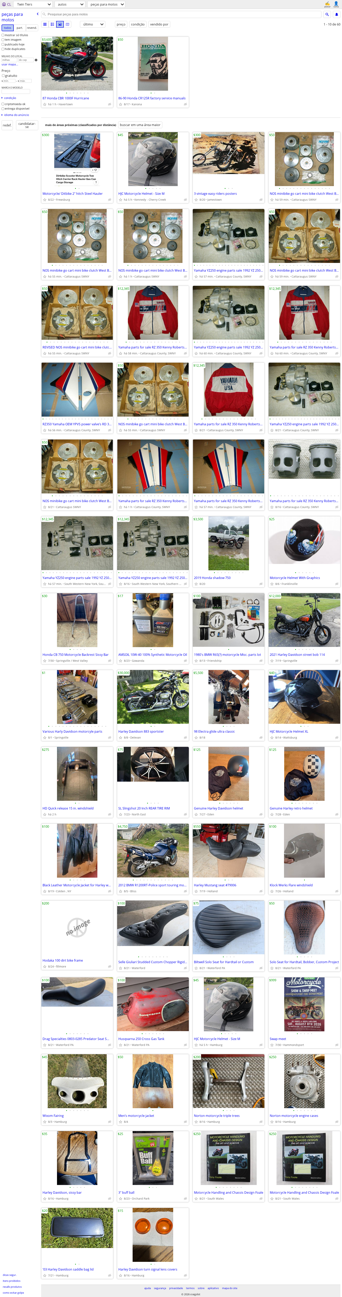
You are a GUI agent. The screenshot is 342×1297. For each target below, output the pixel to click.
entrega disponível (17, 108)
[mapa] (67, 24)
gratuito (11, 75)
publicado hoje (15, 44)
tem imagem (13, 39)
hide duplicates (15, 49)
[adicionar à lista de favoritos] (44, 104)
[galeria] (60, 24)
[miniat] (52, 24)
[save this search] (336, 14)
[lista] (45, 24)
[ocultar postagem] (109, 104)
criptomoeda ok (15, 104)
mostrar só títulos (16, 35)
